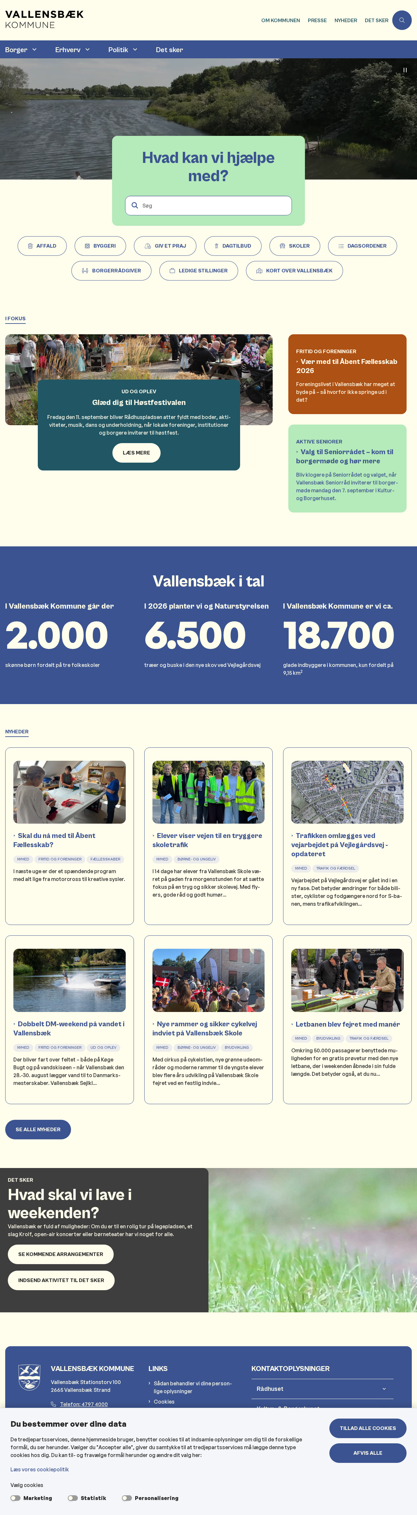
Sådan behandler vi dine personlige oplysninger (193, 1387)
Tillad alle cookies (368, 1428)
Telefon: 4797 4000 (84, 1404)
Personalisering (157, 1498)
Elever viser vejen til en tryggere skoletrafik (207, 840)
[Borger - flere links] (33, 49)
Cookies (164, 1401)
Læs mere (136, 453)
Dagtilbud (237, 246)
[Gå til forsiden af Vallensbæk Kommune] (128, 20)
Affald (46, 246)
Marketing (37, 1498)
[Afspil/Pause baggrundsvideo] (405, 70)
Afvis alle (367, 1453)
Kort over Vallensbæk (299, 271)
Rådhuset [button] (270, 1388)
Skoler (299, 246)
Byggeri (104, 246)
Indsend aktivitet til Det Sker (61, 1280)
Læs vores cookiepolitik (39, 1469)
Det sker (169, 50)
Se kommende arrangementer (60, 1254)
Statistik (93, 1498)
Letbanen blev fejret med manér (348, 1024)
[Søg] (135, 205)
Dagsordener (367, 246)
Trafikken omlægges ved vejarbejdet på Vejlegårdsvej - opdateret (339, 845)
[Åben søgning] (402, 20)
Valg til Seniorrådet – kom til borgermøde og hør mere (344, 456)
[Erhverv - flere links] (86, 49)
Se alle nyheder (38, 1130)
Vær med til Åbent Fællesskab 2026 (346, 366)
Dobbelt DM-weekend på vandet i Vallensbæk (68, 1028)
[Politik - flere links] (134, 49)
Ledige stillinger (203, 271)
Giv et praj (170, 246)
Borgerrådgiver (116, 271)
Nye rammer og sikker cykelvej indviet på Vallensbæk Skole (204, 1028)
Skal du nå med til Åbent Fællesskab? (54, 840)
